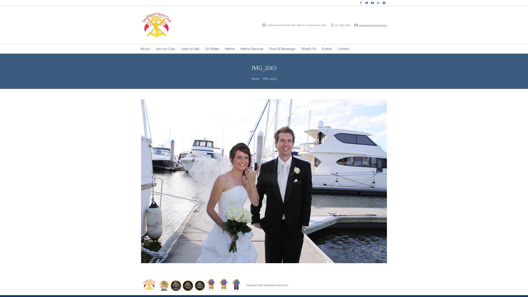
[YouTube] (372, 2)
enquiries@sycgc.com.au (373, 25)
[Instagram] (384, 2)
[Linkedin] (378, 2)
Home (255, 78)
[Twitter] (366, 2)
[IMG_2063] (264, 181)
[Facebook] (360, 2)
